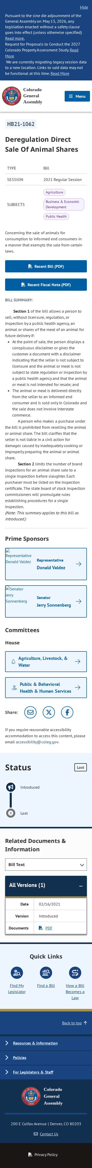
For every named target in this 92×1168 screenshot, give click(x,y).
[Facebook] (67, 712)
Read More (60, 73)
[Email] (30, 712)
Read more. (15, 38)
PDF (48, 927)
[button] (46, 1043)
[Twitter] (49, 712)
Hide (84, 7)
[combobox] (46, 864)
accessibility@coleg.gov (37, 741)
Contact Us (49, 1133)
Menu (80, 96)
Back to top (72, 1022)
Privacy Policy (45, 1154)
